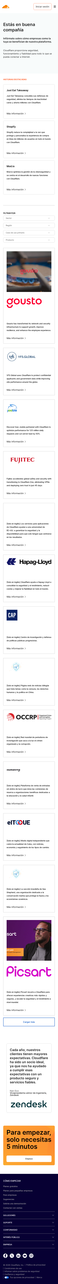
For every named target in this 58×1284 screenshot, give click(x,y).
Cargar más (29, 1022)
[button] (29, 1103)
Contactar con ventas (12, 1208)
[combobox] (7, 218)
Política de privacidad (35, 1265)
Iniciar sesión (42, 6)
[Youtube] (25, 1256)
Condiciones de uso (13, 1268)
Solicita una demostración (14, 1203)
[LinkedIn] (18, 1256)
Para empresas (10, 1195)
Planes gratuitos (10, 1186)
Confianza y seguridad (14, 1274)
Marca (39, 1277)
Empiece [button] (29, 1159)
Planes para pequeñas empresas (18, 1190)
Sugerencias (8, 1199)
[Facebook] (5, 1256)
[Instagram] (31, 1256)
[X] (12, 1256)
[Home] (6, 6)
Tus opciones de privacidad (22, 1277)
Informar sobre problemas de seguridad (22, 1271)
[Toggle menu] (55, 7)
